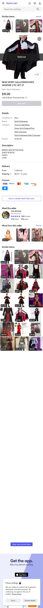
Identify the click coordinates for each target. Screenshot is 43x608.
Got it (13, 600)
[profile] (39, 3)
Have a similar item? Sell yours (21, 198)
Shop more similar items (21, 544)
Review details (29, 600)
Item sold (21, 103)
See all (38, 225)
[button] (29, 3)
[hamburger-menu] (3, 3)
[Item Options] (39, 39)
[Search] (38, 9)
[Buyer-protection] (26, 97)
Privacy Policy (16, 594)
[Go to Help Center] (11, 118)
